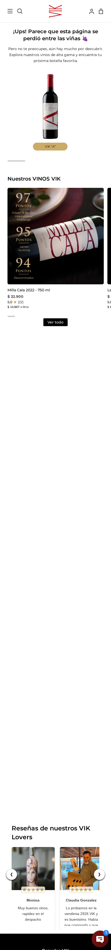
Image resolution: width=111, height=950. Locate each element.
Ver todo (55, 322)
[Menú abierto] (6, 11)
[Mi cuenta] (89, 11)
